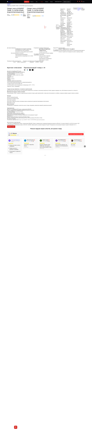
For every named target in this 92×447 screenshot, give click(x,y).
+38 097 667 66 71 (58, 1)
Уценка (51, 1)
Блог (36, 1)
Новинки (46, 1)
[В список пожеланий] (26, 9)
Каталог (26, 1)
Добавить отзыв (11, 126)
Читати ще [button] (26, 147)
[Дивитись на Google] (25, 140)
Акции (42, 1)
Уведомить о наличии (75, 8)
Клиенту (31, 1)
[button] (7, 146)
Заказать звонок (67, 1)
